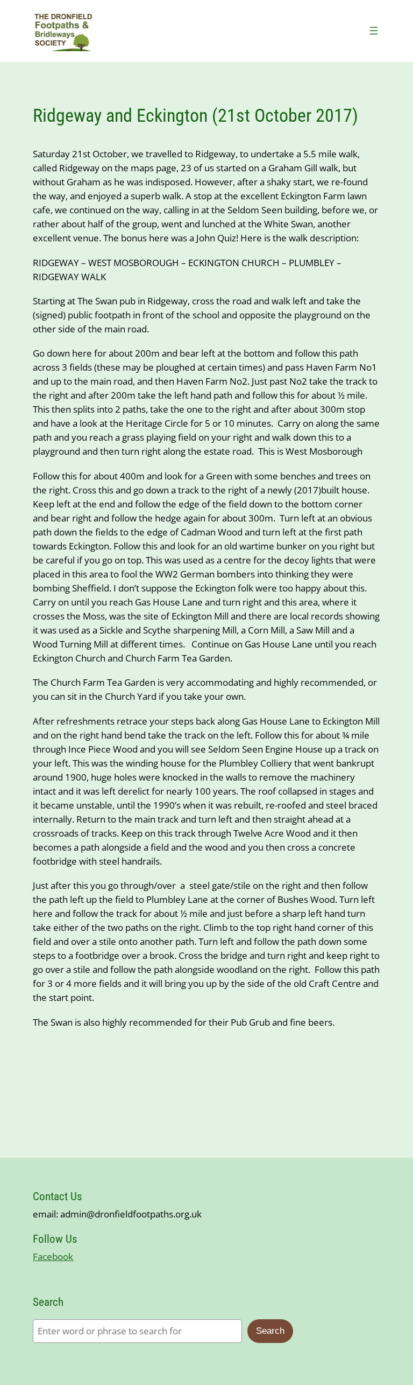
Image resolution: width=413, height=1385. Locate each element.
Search (270, 1331)
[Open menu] (373, 30)
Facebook (53, 1256)
